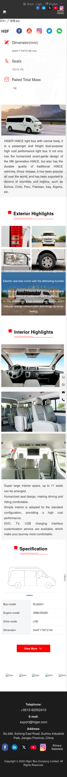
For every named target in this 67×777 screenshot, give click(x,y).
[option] (33, 20)
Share (30, 4)
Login (39, 4)
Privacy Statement (57, 747)
